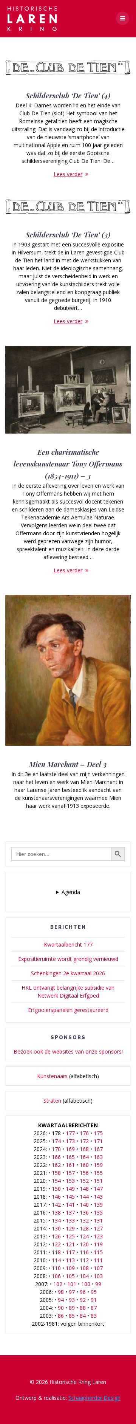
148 (84, 1188)
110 (56, 1268)
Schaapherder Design (94, 1397)
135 (98, 1212)
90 (61, 1307)
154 (56, 1180)
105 (70, 1276)
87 (94, 1307)
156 (84, 1172)
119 (98, 1244)
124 (84, 1236)
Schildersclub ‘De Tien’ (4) (68, 95)
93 (72, 1299)
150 (56, 1188)
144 (84, 1196)
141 (70, 1204)
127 (98, 1228)
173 (70, 1141)
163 (98, 1157)
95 (94, 1291)
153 (70, 1180)
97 (72, 1291)
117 (70, 1252)
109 (70, 1268)
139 (98, 1204)
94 (61, 1299)
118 (56, 1252)
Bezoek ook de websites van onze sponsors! (68, 1051)
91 (94, 1299)
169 (70, 1149)
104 (84, 1276)
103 (98, 1276)
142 (56, 1204)
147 (98, 1188)
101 (71, 1284)
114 (56, 1260)
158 (56, 1172)
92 (83, 1299)
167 (98, 1149)
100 (85, 1284)
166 (56, 1157)
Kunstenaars (52, 1076)
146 (56, 1196)
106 (56, 1276)
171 (98, 1141)
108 (84, 1268)
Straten (52, 1100)
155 (98, 1172)
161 (70, 1164)
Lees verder (68, 174)
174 (56, 1141)
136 (84, 1212)
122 (56, 1244)
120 (84, 1244)
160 (84, 1164)
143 (98, 1196)
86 (61, 1315)
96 (83, 1291)
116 (84, 1252)
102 (57, 1284)
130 (56, 1228)
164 (84, 1157)
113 (70, 1260)
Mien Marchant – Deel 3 (68, 764)
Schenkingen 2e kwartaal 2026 (68, 973)
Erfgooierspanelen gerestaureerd (68, 1009)
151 (98, 1180)
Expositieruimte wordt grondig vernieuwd (68, 958)
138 (56, 1212)
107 (98, 1268)
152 (84, 1180)
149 (70, 1188)
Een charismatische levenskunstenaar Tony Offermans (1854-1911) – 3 (68, 463)
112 (84, 1260)
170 (56, 1149)
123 (98, 1236)
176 (84, 1133)
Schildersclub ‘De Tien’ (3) (68, 234)
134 (56, 1220)
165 (70, 1157)
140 (84, 1204)
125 (70, 1236)
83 (94, 1315)
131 (98, 1220)
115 (98, 1252)
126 (56, 1236)
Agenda (71, 892)
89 (72, 1307)
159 (98, 1164)
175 (98, 1133)
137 (70, 1212)
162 (56, 1164)
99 (98, 1284)
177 (70, 1133)
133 (70, 1220)
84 (83, 1315)
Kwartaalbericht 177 (68, 944)
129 (70, 1228)
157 (70, 1172)
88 (83, 1307)
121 (70, 1244)
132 (84, 1220)
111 (98, 1260)
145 (70, 1196)
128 (84, 1228)
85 (72, 1315)
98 (61, 1291)
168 (84, 1149)
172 (84, 1141)
